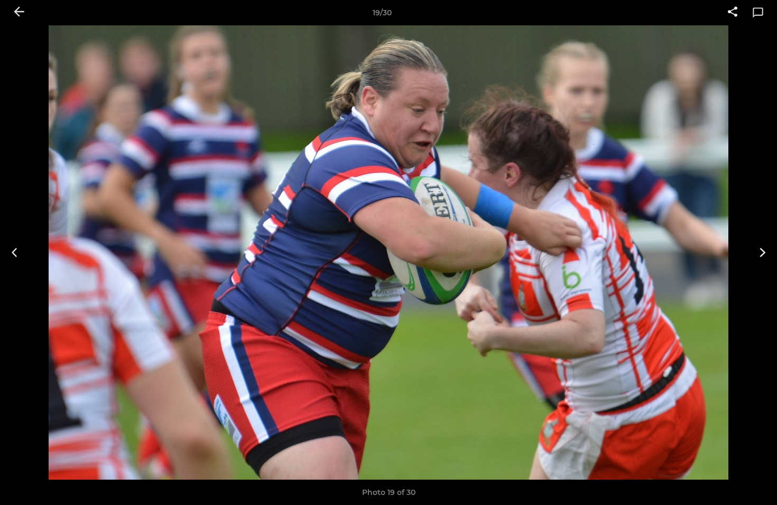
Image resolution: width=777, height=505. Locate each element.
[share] (732, 12)
